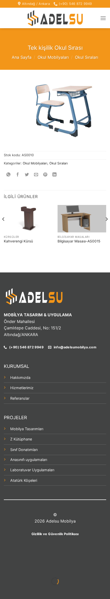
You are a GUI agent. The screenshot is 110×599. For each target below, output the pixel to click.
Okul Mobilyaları (53, 57)
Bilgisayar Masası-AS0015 (79, 241)
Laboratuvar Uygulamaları (32, 470)
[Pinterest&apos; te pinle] (45, 175)
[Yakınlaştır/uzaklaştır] (20, 568)
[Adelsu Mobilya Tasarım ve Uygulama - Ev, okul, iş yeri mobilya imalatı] (55, 18)
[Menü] (103, 18)
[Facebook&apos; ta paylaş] (18, 175)
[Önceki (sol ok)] (5, 590)
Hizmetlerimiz (22, 388)
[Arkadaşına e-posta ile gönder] (36, 175)
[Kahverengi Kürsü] (28, 218)
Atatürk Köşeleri (23, 480)
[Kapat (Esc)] (5, 568)
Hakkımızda (20, 377)
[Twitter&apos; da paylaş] (27, 175)
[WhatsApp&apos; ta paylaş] (8, 175)
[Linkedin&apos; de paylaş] (54, 175)
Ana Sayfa (21, 57)
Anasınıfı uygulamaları (28, 459)
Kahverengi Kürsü (18, 241)
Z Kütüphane (21, 439)
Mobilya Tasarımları (26, 429)
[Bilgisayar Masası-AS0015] (82, 218)
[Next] (106, 229)
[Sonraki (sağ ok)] (20, 590)
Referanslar (19, 398)
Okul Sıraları (86, 57)
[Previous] (3, 229)
